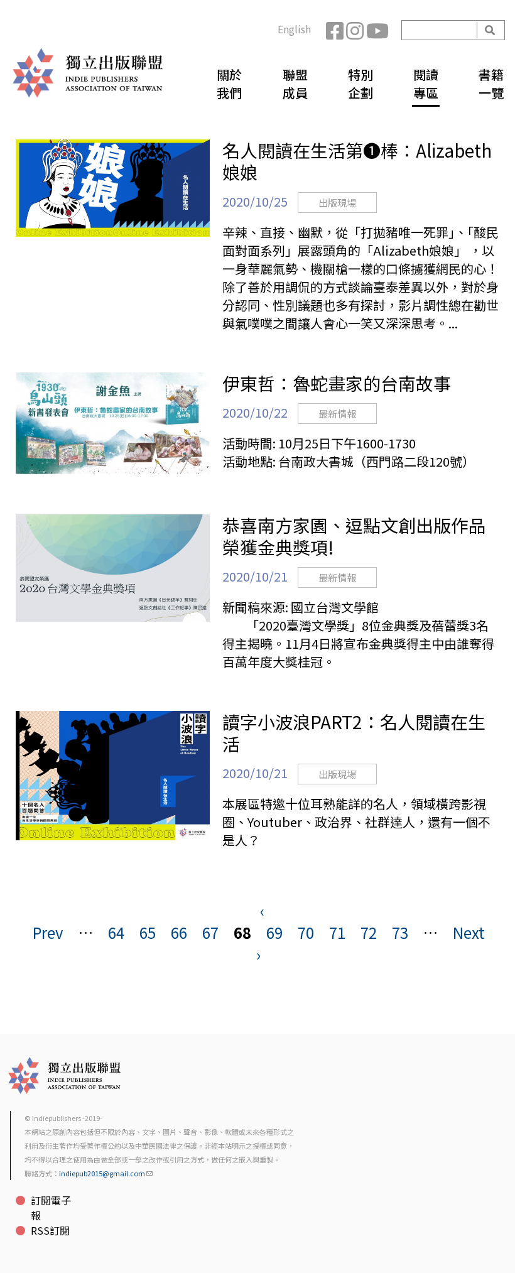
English (294, 28)
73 (400, 932)
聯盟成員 (295, 83)
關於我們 (229, 83)
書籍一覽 (491, 83)
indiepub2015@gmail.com (102, 1173)
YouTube (376, 30)
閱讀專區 (425, 83)
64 (116, 932)
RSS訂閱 (50, 1230)
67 (210, 932)
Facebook (336, 30)
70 (306, 932)
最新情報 (337, 413)
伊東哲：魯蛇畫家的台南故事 (336, 383)
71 (337, 932)
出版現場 (337, 202)
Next (469, 932)
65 (147, 932)
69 (274, 932)
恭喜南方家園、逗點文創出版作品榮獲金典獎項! (354, 536)
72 (368, 932)
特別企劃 (360, 83)
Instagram (356, 30)
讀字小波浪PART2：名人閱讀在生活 (353, 732)
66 (179, 932)
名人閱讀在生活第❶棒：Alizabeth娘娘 (357, 161)
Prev (48, 932)
